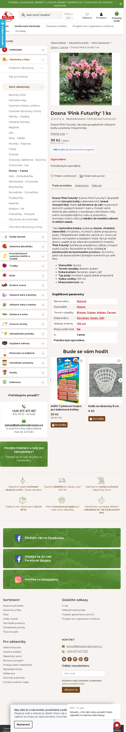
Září (101, 318)
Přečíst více (58, 133)
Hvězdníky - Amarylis (22, 214)
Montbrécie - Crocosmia (23, 181)
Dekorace (15, 382)
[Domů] (60, 42)
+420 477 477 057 (24, 410)
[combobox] (40, 15)
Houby (13, 372)
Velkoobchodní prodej (73, 610)
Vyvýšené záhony (19, 343)
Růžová (81, 301)
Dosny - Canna (18, 170)
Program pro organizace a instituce (81, 618)
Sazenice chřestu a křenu (24, 105)
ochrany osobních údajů (73, 683)
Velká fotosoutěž (12, 647)
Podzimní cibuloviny (21, 68)
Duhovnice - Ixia (18, 165)
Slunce (81, 306)
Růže (12, 275)
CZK (68, 17)
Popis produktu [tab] (62, 185)
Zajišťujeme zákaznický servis (102, 488)
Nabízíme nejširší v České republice (23, 488)
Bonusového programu (81, 149)
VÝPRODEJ (15, 49)
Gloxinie (14, 154)
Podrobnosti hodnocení (101, 118)
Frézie (12, 149)
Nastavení (23, 724)
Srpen (94, 318)
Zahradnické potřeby (21, 333)
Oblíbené (87, 17)
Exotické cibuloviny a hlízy (25, 111)
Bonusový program (13, 660)
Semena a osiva (18, 314)
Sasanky (14, 203)
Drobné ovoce (17, 285)
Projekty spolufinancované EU (78, 614)
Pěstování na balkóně (21, 353)
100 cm (81, 323)
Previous (50, 380)
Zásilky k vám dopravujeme (23, 508)
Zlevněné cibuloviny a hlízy (25, 227)
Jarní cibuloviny (19, 86)
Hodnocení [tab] (82, 185)
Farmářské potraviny (21, 362)
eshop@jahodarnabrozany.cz (24, 425)
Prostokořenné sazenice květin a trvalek (19, 256)
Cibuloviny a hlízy (19, 59)
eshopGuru (115, 730)
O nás (65, 605)
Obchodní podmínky (14, 677)
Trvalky (13, 265)
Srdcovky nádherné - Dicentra (27, 159)
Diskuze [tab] (97, 185)
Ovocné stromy (18, 324)
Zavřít (56, 173)
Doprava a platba (12, 651)
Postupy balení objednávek (17, 664)
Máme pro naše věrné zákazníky (62, 508)
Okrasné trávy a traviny (22, 304)
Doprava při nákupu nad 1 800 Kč (62, 488)
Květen (101, 312)
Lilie (11, 132)
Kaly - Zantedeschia (21, 176)
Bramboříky (16, 187)
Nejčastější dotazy (12, 669)
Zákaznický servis (12, 656)
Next (120, 380)
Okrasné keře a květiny (22, 295)
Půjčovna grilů (10, 631)
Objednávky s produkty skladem (102, 509)
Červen (111, 312)
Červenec (83, 318)
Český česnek (17, 236)
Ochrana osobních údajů (16, 682)
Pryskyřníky (16, 197)
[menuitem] (27, 26)
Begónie (14, 127)
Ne (79, 329)
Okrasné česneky (19, 122)
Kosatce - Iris (16, 208)
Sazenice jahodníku (21, 246)
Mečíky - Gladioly (19, 116)
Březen (81, 312)
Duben (91, 312)
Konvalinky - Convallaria (23, 192)
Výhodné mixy (17, 100)
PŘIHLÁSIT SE (70, 689)
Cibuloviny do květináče (23, 219)
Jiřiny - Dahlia (17, 138)
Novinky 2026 (17, 94)
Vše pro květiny (18, 76)
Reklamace (9, 673)
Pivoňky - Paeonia (20, 143)
